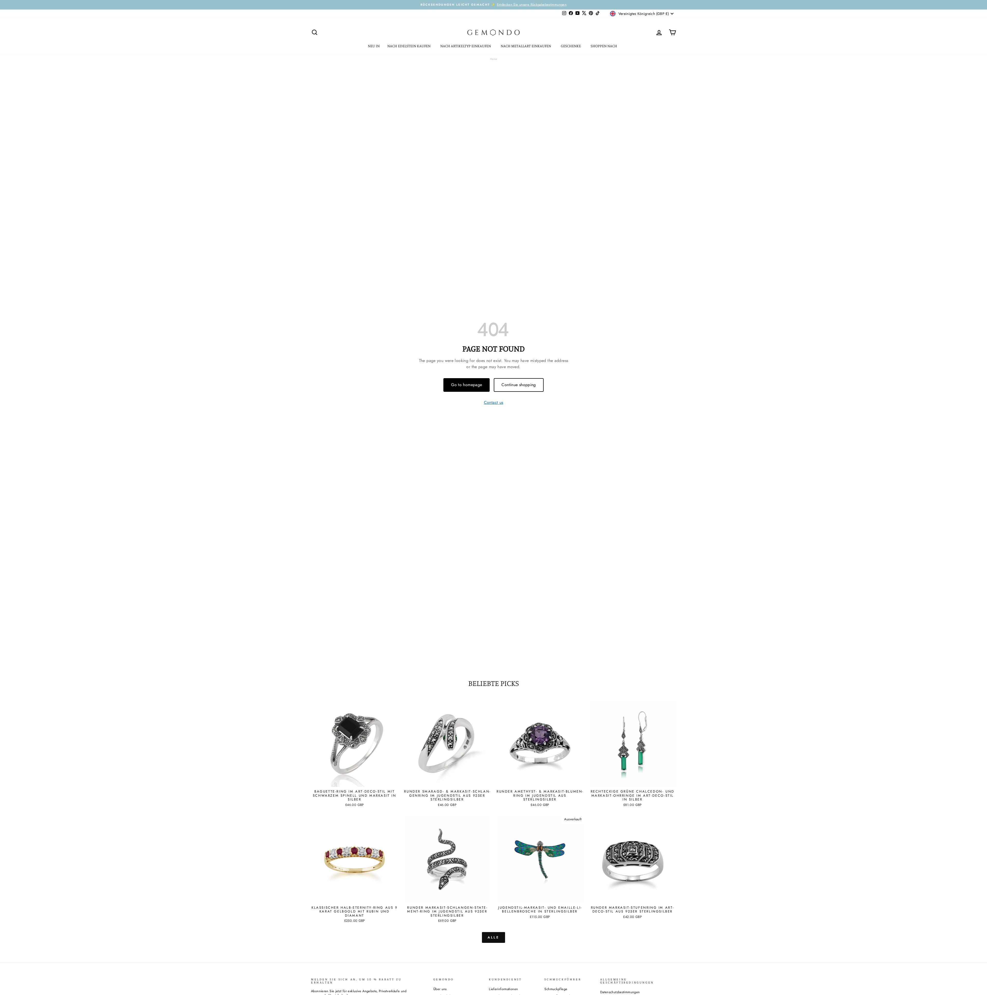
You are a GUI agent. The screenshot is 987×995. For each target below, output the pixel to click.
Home (493, 59)
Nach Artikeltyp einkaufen (466, 45)
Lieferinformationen (503, 989)
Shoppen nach (604, 45)
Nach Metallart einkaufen (526, 45)
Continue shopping (518, 385)
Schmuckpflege (555, 989)
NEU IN (374, 45)
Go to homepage (466, 385)
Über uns (440, 989)
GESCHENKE (571, 45)
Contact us (493, 402)
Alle (494, 937)
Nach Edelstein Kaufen (409, 45)
